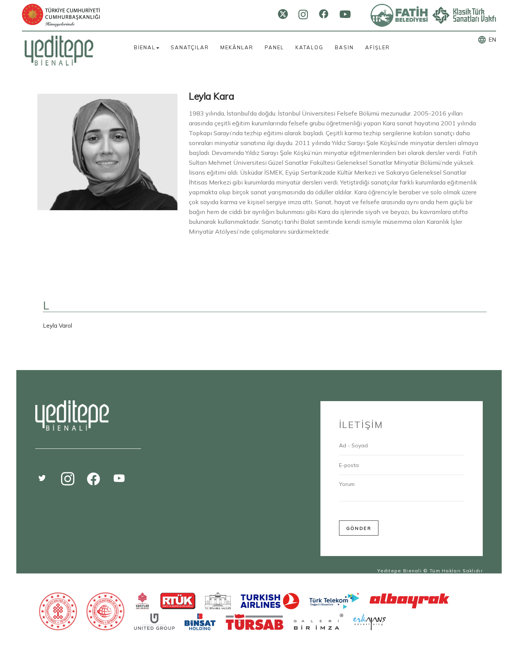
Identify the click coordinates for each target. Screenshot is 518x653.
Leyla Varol (57, 325)
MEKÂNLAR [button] (236, 47)
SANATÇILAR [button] (190, 47)
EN (492, 39)
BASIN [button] (344, 47)
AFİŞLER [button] (377, 47)
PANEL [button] (274, 47)
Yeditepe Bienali (399, 570)
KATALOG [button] (309, 47)
